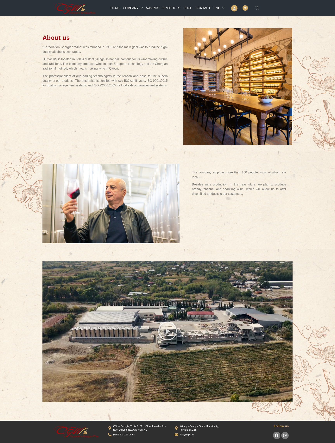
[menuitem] (219, 7)
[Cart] (245, 8)
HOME (115, 8)
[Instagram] (285, 435)
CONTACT (203, 8)
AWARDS (152, 8)
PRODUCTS (171, 8)
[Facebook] (276, 435)
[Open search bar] (257, 8)
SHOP (187, 8)
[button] (167, 331)
